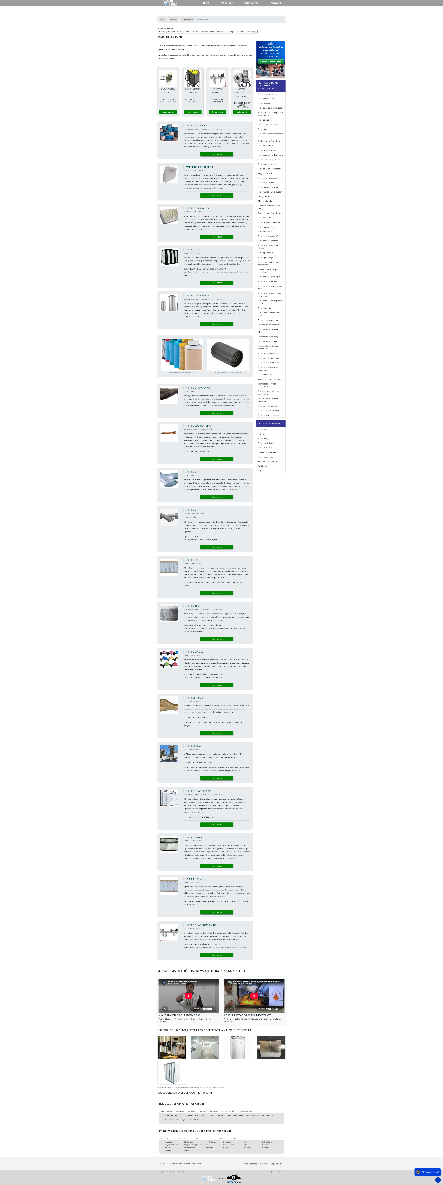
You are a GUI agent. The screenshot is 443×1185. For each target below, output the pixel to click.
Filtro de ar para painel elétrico (268, 246)
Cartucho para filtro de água (246, 31)
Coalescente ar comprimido (270, 324)
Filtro (260, 471)
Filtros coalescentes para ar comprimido (270, 263)
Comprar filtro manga (267, 341)
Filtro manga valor (266, 98)
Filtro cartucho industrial (268, 362)
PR (185, 1138)
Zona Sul (203, 1111)
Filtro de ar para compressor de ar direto (270, 294)
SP (179, 1138)
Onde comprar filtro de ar (269, 141)
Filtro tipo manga (265, 257)
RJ (162, 1138)
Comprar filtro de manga (225, 31)
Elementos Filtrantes (267, 452)
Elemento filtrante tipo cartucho (268, 270)
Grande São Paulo (228, 1111)
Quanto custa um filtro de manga (269, 207)
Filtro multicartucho (266, 103)
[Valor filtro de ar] (168, 78)
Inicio (206, 2)
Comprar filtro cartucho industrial (268, 400)
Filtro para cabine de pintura (203, 31)
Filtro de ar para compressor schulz (270, 135)
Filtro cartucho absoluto (268, 353)
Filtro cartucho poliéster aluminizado (268, 368)
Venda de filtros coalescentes (270, 379)
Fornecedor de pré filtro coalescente (268, 392)
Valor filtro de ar (265, 231)
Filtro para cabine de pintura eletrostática (270, 114)
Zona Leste (214, 1111)
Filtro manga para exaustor (270, 192)
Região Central (166, 1111)
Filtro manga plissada (267, 374)
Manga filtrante (265, 196)
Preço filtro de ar (265, 173)
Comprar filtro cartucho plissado (268, 330)
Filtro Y (261, 434)
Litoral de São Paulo (245, 1111)
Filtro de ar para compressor (270, 108)
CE (214, 1138)
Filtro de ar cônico (265, 145)
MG (167, 1138)
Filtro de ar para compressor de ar (270, 287)
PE (202, 1138)
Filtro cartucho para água (269, 276)
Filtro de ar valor (265, 217)
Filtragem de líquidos (267, 443)
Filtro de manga (265, 120)
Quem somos (251, 2)
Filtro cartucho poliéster (268, 406)
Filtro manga (263, 129)
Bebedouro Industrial (267, 461)
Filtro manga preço (266, 227)
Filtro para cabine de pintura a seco (270, 302)
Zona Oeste (192, 1111)
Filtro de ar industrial (267, 150)
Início (246, 1164)
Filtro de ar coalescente (268, 178)
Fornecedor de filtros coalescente (267, 385)
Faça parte (275, 2)
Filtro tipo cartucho (184, 31)
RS (197, 1138)
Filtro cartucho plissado (268, 240)
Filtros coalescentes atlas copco (269, 314)
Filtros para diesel (265, 457)
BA (208, 1138)
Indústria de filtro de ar (268, 124)
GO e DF (221, 1138)
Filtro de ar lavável (266, 182)
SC (191, 1138)
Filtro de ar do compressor (269, 169)
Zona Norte (180, 1111)
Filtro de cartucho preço (268, 415)
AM (229, 1138)
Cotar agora (168, 112)
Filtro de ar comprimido (268, 94)
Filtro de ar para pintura (268, 159)
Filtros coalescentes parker (269, 320)
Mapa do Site (276, 1164)
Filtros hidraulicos (265, 447)
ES (174, 1138)
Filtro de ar (262, 429)
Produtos (226, 2)
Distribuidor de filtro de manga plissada (268, 347)
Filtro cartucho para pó (268, 236)
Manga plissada (265, 201)
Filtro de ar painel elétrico (269, 281)
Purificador (263, 466)
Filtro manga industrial (166, 31)
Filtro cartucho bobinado (268, 358)
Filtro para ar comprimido (269, 164)
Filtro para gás (264, 308)
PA (235, 1138)
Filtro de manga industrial (269, 222)
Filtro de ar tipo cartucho (268, 410)
